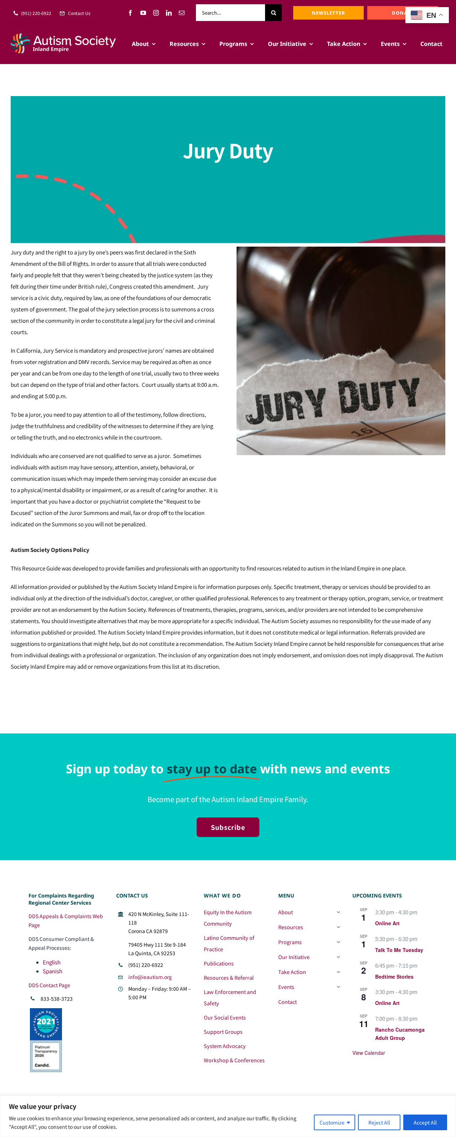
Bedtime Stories (394, 976)
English (52, 962)
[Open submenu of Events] (338, 987)
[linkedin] (169, 13)
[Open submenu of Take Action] (338, 972)
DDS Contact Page (49, 985)
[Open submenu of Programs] (338, 942)
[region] (228, 1116)
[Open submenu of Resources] (338, 927)
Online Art (387, 923)
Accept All (425, 1122)
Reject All (379, 1122)
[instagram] (156, 13)
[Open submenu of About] (338, 912)
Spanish (52, 971)
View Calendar (368, 1052)
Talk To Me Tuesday (399, 949)
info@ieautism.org (150, 976)
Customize (332, 1122)
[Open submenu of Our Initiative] (338, 957)
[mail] (182, 13)
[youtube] (143, 13)
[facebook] (130, 13)
